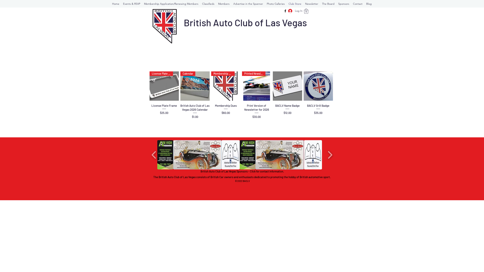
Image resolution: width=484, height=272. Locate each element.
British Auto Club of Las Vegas (245, 22)
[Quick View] (287, 86)
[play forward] (330, 155)
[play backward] (154, 155)
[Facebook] (285, 11)
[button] (223, 4)
